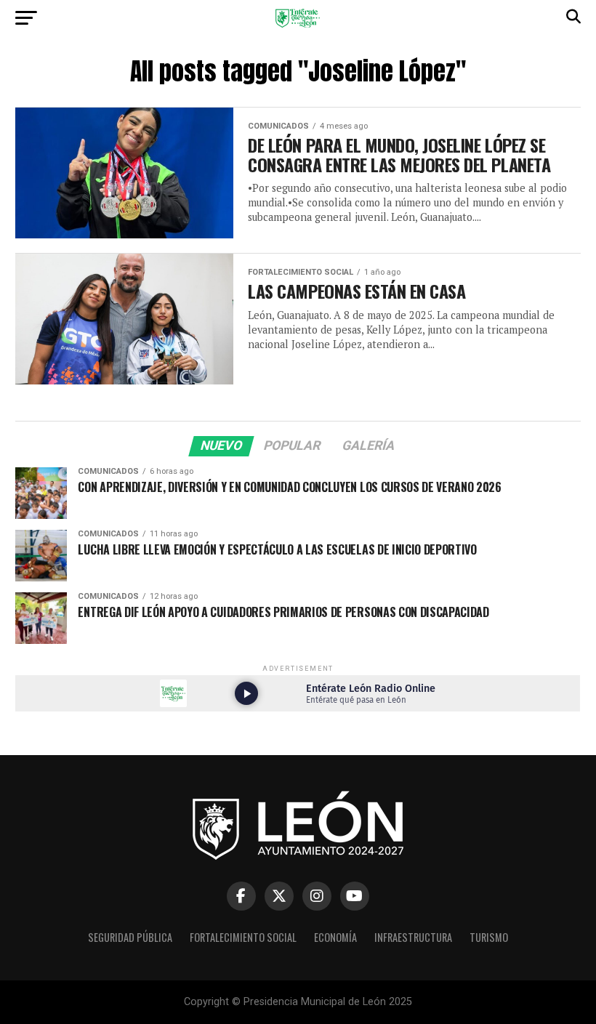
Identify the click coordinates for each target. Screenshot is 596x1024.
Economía (335, 937)
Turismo (489, 937)
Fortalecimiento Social (243, 937)
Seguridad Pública (130, 937)
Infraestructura (413, 937)
